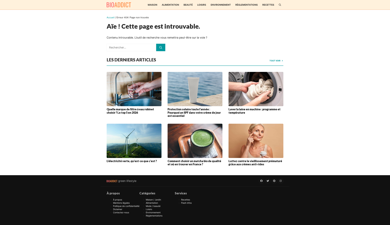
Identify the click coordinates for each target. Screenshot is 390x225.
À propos (117, 199)
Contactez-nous (121, 212)
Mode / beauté (153, 206)
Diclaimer (117, 209)
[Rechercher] (160, 47)
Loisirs (201, 4)
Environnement (221, 4)
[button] (280, 4)
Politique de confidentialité (126, 206)
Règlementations (246, 4)
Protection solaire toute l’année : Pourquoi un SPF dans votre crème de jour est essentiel (194, 112)
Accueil (111, 17)
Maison (152, 4)
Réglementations (154, 215)
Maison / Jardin (153, 199)
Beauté (188, 4)
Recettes (268, 4)
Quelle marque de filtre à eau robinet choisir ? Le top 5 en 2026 (130, 111)
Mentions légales (121, 203)
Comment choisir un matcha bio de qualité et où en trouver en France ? (194, 162)
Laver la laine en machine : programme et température (254, 111)
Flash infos (186, 203)
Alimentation (170, 4)
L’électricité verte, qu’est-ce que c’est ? (132, 161)
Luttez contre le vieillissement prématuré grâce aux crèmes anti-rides (255, 162)
